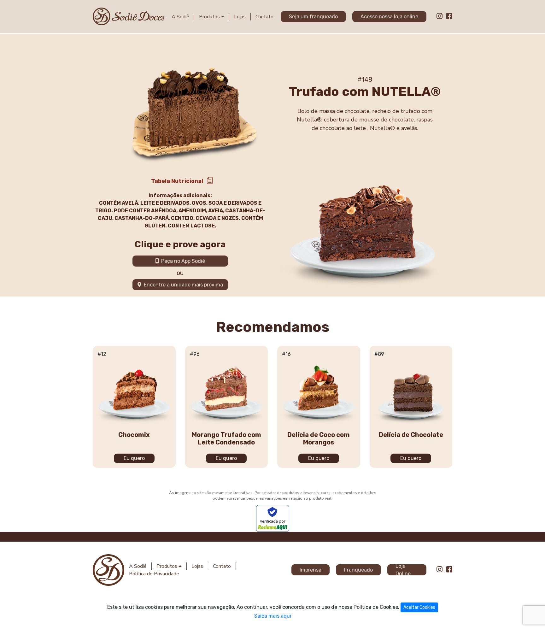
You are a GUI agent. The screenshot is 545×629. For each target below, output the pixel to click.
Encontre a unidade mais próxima (182, 285)
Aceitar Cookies (419, 607)
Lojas (240, 16)
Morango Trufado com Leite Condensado (226, 438)
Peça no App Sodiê (182, 261)
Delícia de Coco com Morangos (318, 438)
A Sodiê (180, 16)
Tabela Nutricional (177, 181)
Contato (264, 16)
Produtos (210, 16)
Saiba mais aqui (272, 616)
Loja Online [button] (403, 569)
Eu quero (134, 458)
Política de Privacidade (154, 573)
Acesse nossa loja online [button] (389, 17)
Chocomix (134, 434)
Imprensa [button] (310, 570)
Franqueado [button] (358, 570)
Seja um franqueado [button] (313, 17)
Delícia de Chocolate (411, 434)
